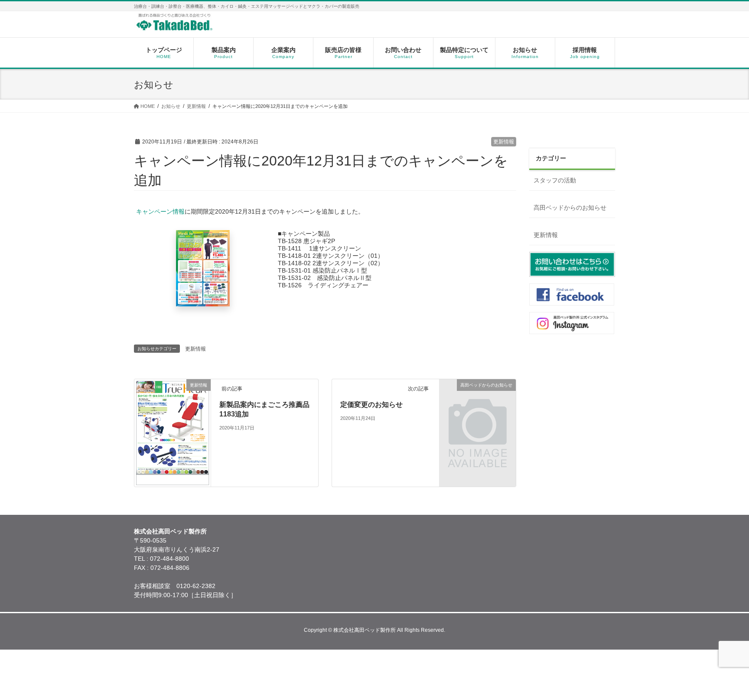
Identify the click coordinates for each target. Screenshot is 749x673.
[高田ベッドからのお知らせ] (478, 421)
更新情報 (503, 142)
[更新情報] (172, 481)
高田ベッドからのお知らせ (570, 207)
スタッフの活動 (555, 180)
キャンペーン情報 (160, 211)
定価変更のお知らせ (371, 404)
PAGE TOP (724, 645)
